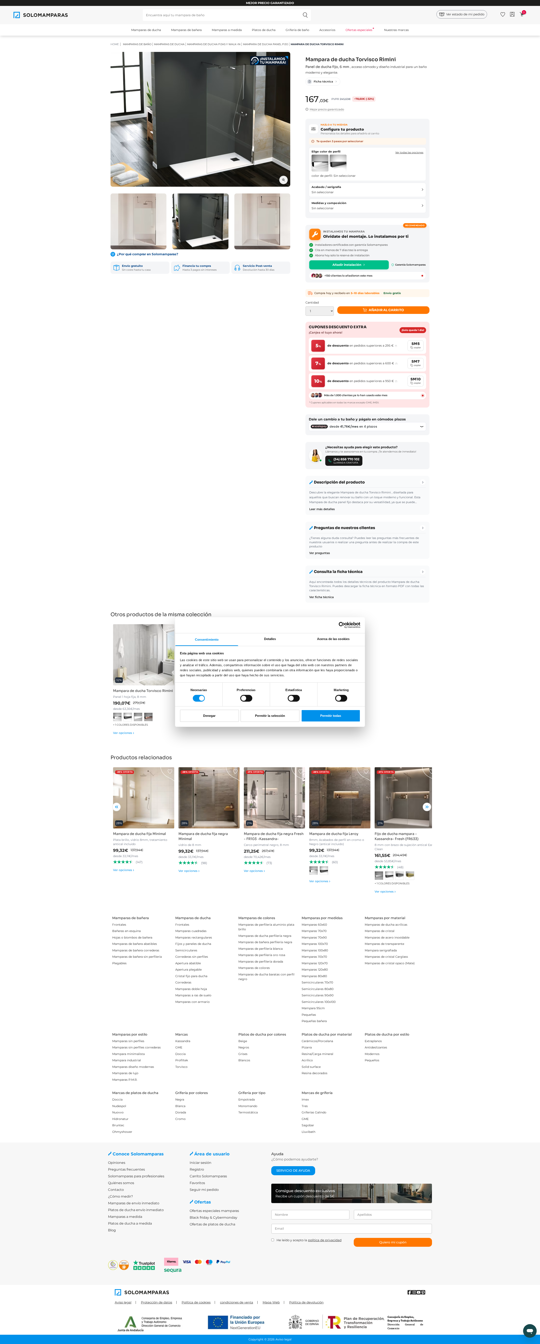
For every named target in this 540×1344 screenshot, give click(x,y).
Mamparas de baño (137, 44)
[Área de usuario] (512, 14)
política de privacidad (325, 1240)
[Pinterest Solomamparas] (423, 1292)
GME (178, 1047)
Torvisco (181, 1067)
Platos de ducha (263, 30)
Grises (242, 1054)
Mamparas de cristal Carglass (386, 957)
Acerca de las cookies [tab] (333, 638)
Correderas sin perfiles (191, 957)
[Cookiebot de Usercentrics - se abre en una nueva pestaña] (341, 625)
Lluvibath (308, 1132)
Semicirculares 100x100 (319, 1002)
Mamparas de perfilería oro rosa (261, 955)
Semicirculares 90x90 (317, 995)
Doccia (180, 1054)
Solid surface (311, 1067)
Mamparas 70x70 (314, 931)
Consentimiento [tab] (207, 639)
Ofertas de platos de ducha (212, 1224)
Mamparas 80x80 (314, 976)
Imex (305, 1099)
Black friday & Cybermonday (213, 1218)
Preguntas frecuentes (126, 1169)
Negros (243, 1047)
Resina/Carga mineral (317, 1054)
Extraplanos (373, 1041)
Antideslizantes (376, 1047)
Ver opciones (123, 733)
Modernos (372, 1054)
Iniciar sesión (200, 1163)
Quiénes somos (121, 1183)
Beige (242, 1041)
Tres (305, 1106)
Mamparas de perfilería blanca (260, 949)
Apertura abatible (188, 963)
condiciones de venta (236, 1302)
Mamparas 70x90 (314, 937)
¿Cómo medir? (120, 1196)
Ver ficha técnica (321, 597)
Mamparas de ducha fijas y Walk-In (213, 44)
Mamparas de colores (254, 968)
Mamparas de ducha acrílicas (386, 925)
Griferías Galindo (314, 1112)
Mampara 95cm (313, 1008)
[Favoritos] (503, 14)
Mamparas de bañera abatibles (134, 944)
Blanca (180, 1106)
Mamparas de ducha (146, 30)
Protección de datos (156, 1302)
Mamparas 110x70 (314, 957)
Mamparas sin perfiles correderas (136, 1047)
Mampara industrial (126, 1060)
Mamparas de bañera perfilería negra (265, 942)
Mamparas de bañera (186, 30)
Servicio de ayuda (293, 1170)
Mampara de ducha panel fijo (265, 44)
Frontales (119, 925)
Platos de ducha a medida (130, 1223)
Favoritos (197, 1183)
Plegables (119, 963)
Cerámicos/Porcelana (317, 1041)
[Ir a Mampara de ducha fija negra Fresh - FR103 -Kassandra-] (274, 797)
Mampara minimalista (128, 1054)
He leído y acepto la (309, 1240)
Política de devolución (306, 1302)
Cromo (180, 1119)
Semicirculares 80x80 (317, 989)
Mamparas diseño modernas (133, 1067)
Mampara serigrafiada (381, 950)
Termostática (248, 1112)
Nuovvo (118, 1112)
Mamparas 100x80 (315, 950)
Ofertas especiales (359, 30)
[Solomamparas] (192, 1292)
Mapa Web (271, 1302)
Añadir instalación (346, 265)
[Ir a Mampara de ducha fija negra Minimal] (209, 797)
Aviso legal (123, 1302)
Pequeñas (309, 1015)
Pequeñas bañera (314, 1021)
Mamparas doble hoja (191, 989)
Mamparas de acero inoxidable (387, 937)
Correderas (183, 982)
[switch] (246, 698)
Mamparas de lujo (125, 1073)
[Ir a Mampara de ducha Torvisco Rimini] (143, 654)
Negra (179, 1099)
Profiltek (181, 1060)
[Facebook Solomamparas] (410, 1292)
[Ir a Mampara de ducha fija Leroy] (339, 797)
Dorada (180, 1112)
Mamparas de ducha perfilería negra (264, 936)
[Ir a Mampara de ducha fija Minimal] (143, 797)
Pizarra (307, 1047)
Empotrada (246, 1099)
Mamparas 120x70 (315, 963)
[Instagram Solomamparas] (414, 1292)
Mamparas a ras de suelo (193, 995)
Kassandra (182, 1041)
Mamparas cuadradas (191, 931)
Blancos (244, 1060)
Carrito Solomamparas (208, 1176)
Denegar (209, 715)
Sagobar (308, 1125)
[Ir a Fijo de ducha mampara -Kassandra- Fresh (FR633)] (405, 797)
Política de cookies (196, 1302)
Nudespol (119, 1106)
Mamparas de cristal (379, 931)
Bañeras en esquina (126, 931)
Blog (112, 1230)
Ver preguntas (319, 553)
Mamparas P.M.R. (124, 1080)
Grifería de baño (297, 30)
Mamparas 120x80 (315, 969)
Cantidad (312, 302)
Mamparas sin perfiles (128, 1041)
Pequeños (372, 1060)
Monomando (247, 1106)
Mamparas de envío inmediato (133, 1203)
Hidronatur (120, 1119)
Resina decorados (314, 1073)
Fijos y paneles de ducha (193, 944)
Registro (197, 1169)
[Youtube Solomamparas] (418, 1292)
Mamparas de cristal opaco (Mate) (390, 963)
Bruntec (118, 1125)
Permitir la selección (270, 715)
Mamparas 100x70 (315, 944)
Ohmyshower (122, 1132)
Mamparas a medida (227, 30)
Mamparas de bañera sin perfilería (137, 957)
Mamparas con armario (192, 1002)
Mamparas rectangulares (193, 937)
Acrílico (307, 1060)
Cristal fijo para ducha (191, 976)
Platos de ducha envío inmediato (136, 1210)
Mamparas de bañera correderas (135, 950)
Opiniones (116, 1163)
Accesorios (327, 30)
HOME (115, 44)
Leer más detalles (322, 509)
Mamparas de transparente (384, 944)
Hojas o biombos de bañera (132, 937)
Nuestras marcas (396, 30)
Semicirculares (186, 950)
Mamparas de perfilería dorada (260, 961)
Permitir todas (330, 715)
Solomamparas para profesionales (136, 1176)
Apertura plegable (188, 969)
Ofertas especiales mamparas (214, 1211)
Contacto (116, 1190)
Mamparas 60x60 (314, 925)
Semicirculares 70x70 (317, 982)
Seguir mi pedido (204, 1190)
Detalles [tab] (270, 638)
